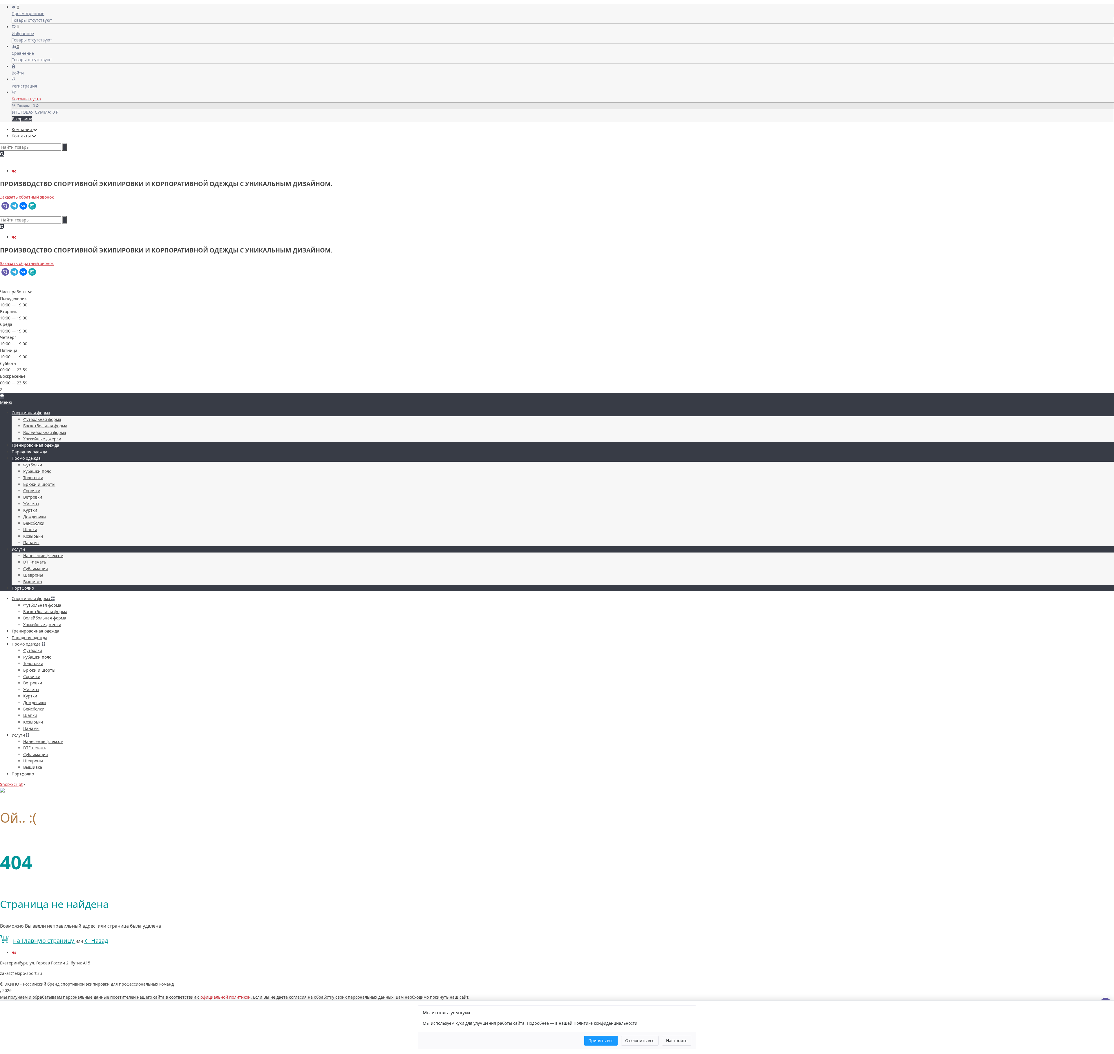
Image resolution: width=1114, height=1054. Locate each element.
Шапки (30, 529)
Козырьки (33, 536)
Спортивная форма (31, 412)
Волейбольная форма (44, 432)
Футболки (32, 465)
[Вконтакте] (14, 171)
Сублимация (35, 568)
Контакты (22, 136)
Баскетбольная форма (45, 425)
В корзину (22, 118)
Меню (6, 402)
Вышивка (32, 581)
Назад (96, 940)
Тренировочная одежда (35, 445)
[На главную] (2, 396)
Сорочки (31, 490)
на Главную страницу (44, 940)
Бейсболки (33, 523)
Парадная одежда (29, 452)
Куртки (30, 510)
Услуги (18, 549)
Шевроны (33, 575)
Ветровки (32, 497)
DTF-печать (34, 562)
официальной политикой (225, 997)
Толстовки (33, 477)
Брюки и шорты (39, 484)
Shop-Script (11, 784)
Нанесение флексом (43, 555)
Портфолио (23, 588)
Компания (22, 129)
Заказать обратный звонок (27, 197)
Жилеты (31, 503)
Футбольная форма (42, 419)
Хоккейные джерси (42, 438)
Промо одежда (26, 458)
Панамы (31, 542)
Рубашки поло (37, 471)
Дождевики (34, 516)
